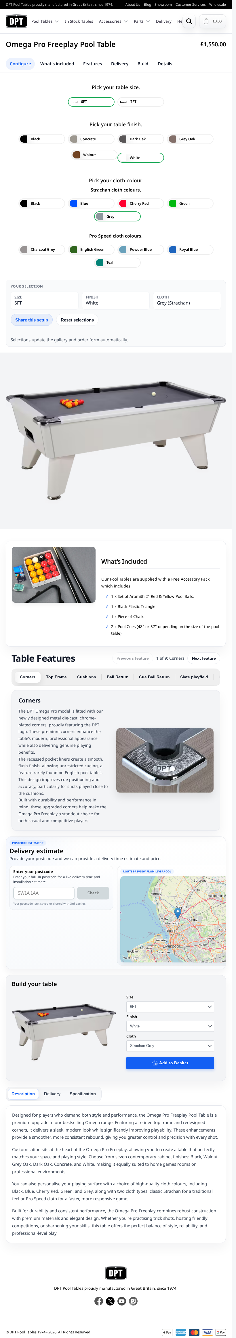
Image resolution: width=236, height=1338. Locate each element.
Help (181, 21)
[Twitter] (110, 1301)
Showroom (163, 4)
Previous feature (133, 658)
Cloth (131, 1036)
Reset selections (77, 319)
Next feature (204, 658)
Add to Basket (173, 1063)
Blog (147, 4)
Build (143, 63)
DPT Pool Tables (16, 21)
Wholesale (217, 4)
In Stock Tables (79, 21)
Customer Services (191, 4)
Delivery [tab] (52, 1093)
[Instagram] (133, 1301)
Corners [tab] (27, 677)
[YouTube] (121, 1301)
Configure (20, 63)
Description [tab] (23, 1093)
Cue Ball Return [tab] (154, 677)
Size (129, 997)
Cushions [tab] (86, 677)
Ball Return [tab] (118, 677)
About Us (132, 4)
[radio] (91, 102)
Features (92, 63)
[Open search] (189, 21)
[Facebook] (98, 1301)
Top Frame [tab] (56, 677)
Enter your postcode (33, 872)
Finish (131, 1016)
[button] (177, 913)
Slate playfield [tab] (194, 677)
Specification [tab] (83, 1093)
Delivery (164, 21)
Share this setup (31, 319)
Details (165, 63)
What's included (57, 63)
